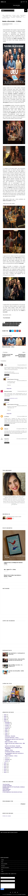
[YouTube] (21, 2)
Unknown (6, 428)
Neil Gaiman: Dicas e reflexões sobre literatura (13, 748)
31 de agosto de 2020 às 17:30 (21, 428)
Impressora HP (6, 790)
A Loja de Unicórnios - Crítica (11, 737)
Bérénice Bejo (8, 15)
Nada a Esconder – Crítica (8, 346)
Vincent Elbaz (19, 17)
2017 (5, 764)
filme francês (22, 15)
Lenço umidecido (7, 789)
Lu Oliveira (6, 416)
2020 (5, 719)
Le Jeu (10, 16)
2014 (5, 769)
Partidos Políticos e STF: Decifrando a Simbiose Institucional (14, 787)
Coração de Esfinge (7, 785)
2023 (5, 714)
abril (6, 734)
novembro (7, 723)
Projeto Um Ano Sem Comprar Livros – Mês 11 (15, 744)
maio (6, 733)
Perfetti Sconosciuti (6, 17)
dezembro (7, 722)
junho (6, 731)
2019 (5, 721)
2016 (5, 766)
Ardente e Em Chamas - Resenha (12, 746)
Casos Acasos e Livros (12, 379)
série (2, 871)
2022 (5, 716)
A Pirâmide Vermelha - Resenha (12, 751)
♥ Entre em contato (7, 816)
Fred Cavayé (5, 16)
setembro (7, 727)
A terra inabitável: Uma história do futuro (12, 792)
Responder (7, 374)
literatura (3, 865)
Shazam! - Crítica (9, 750)
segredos (13, 17)
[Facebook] (24, 2)
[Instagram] (26, 2)
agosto (7, 728)
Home (3, 15)
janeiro (7, 761)
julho (6, 730)
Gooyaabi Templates (22, 894)
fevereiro (7, 759)
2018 (5, 763)
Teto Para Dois (6, 784)
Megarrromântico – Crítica (11, 755)
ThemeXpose (9, 894)
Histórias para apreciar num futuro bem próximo (14, 740)
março (6, 757)
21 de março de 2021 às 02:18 (22, 438)
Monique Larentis (8, 391)
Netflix (22, 16)
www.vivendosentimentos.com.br (11, 398)
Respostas (7, 377)
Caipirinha (6, 438)
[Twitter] (23, 2)
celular (13, 15)
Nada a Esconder (16, 16)
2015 (5, 767)
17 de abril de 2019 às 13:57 (22, 391)
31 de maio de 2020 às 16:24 (22, 416)
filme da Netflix (4, 863)
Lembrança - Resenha (10, 736)
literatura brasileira (5, 867)
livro (2, 869)
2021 (5, 718)
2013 (5, 770)
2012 (5, 772)
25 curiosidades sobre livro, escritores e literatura (14, 754)
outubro (7, 725)
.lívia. (5, 365)
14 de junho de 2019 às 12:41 (22, 380)
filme (18, 15)
